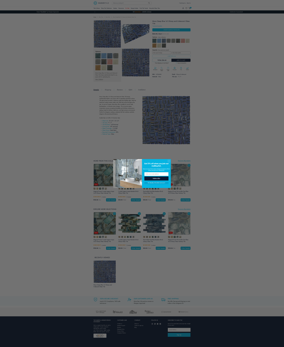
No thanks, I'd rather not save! (156, 183)
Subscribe (156, 178)
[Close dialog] (169, 161)
